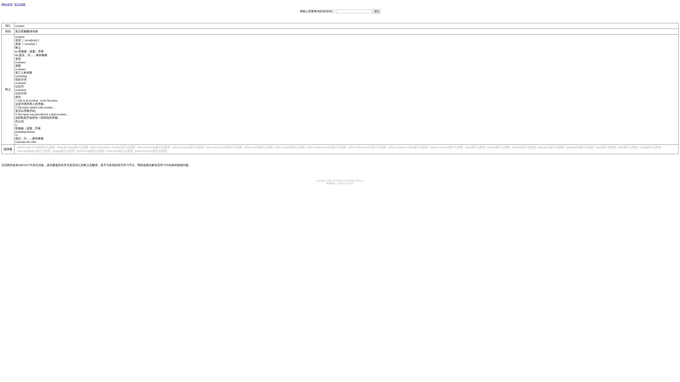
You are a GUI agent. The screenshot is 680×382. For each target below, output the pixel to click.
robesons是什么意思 (524, 147)
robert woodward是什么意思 (446, 147)
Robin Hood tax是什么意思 (151, 150)
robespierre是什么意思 (551, 147)
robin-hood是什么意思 (119, 150)
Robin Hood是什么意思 (90, 150)
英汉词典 (20, 4)
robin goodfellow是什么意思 (33, 150)
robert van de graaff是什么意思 (224, 147)
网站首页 (7, 4)
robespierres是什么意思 (580, 147)
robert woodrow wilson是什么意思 (408, 147)
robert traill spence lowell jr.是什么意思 (112, 147)
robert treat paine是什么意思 (153, 147)
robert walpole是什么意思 (290, 147)
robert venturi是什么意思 (258, 147)
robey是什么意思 (605, 147)
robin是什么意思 (628, 147)
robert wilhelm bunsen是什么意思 (326, 147)
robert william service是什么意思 (367, 147)
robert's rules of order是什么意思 (36, 147)
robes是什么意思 (475, 147)
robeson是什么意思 (498, 147)
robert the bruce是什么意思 (72, 147)
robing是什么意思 (650, 147)
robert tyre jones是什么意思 (188, 147)
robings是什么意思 (63, 150)
